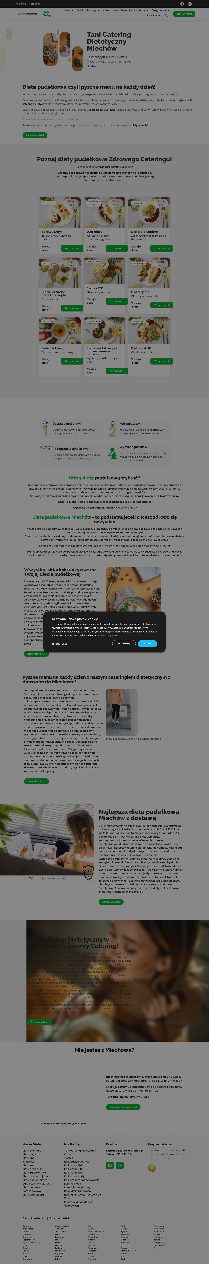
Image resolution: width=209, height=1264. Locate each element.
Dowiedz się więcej (108, 635)
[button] (59, 643)
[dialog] (104, 632)
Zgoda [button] (147, 643)
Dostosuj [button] (124, 643)
